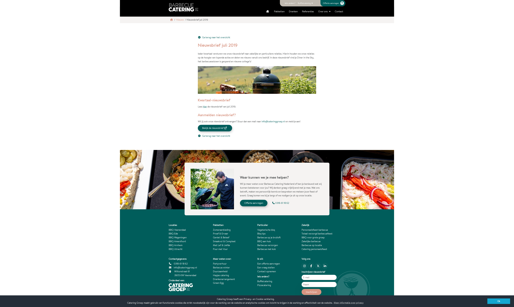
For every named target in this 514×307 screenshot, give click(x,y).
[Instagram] (304, 266)
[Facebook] (311, 266)
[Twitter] (318, 266)
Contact (339, 11)
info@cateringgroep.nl (273, 121)
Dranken (293, 11)
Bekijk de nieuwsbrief (213, 128)
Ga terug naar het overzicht (216, 37)
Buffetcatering (304, 3)
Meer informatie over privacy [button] (349, 302)
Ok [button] (498, 301)
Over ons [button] (323, 11)
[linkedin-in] (325, 266)
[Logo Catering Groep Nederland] (183, 7)
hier (205, 106)
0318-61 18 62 (180, 263)
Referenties (308, 11)
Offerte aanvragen (331, 3)
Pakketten (279, 11)
